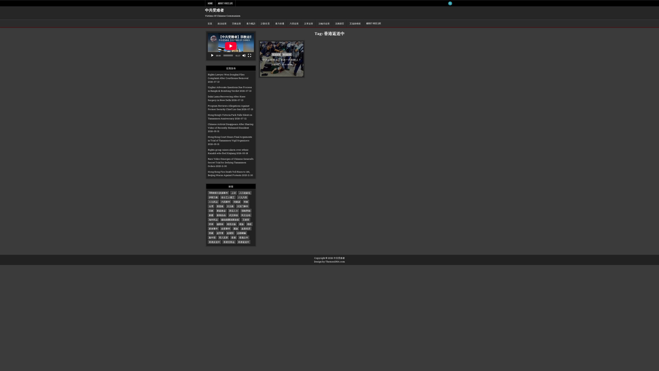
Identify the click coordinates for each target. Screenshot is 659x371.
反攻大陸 (275, 64)
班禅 (211, 224)
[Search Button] (450, 3)
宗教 (211, 210)
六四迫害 (294, 23)
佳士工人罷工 (228, 197)
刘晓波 (237, 201)
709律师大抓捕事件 (218, 192)
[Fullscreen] (249, 55)
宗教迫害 (236, 23)
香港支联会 (229, 242)
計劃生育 (265, 23)
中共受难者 (214, 10)
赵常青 (220, 233)
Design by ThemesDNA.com (329, 261)
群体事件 (213, 228)
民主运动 (245, 215)
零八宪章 (223, 237)
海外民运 (213, 219)
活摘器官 (339, 23)
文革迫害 (308, 23)
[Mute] (244, 55)
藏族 (236, 228)
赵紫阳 (230, 233)
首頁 (210, 23)
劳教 (246, 201)
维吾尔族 (231, 224)
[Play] (212, 55)
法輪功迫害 (324, 23)
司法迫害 (276, 54)
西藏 (211, 233)
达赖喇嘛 (241, 233)
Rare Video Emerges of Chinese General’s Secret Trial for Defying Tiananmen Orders (230, 162)
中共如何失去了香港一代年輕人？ (281, 59)
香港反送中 (214, 242)
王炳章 (245, 219)
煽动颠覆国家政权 (230, 219)
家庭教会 (221, 210)
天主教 (230, 206)
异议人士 (233, 210)
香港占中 (243, 237)
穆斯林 (220, 224)
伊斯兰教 (213, 197)
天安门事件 (242, 206)
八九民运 (213, 201)
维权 (249, 224)
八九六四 (242, 197)
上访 (233, 192)
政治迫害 (222, 23)
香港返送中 (243, 242)
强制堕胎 (245, 210)
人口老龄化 (244, 192)
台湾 (211, 206)
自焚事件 (225, 228)
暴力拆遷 (279, 23)
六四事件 (225, 201)
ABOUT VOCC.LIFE (225, 3)
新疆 (211, 215)
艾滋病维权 (355, 23)
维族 (241, 224)
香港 (233, 237)
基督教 (220, 206)
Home (210, 3)
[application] (231, 46)
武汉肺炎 (233, 215)
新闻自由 (221, 215)
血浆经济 (245, 228)
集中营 (212, 237)
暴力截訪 (250, 23)
